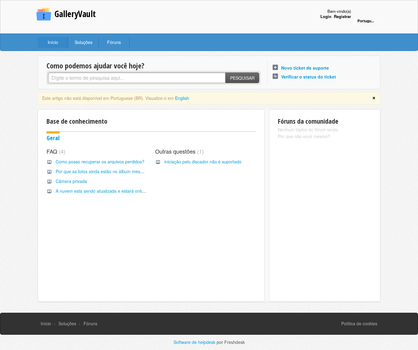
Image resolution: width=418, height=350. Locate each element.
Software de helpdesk (195, 342)
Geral (53, 138)
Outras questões (178, 151)
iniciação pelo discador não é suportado (202, 162)
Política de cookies (359, 323)
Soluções (83, 42)
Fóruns (114, 42)
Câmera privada (71, 181)
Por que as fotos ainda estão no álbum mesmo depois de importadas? (124, 171)
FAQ (55, 151)
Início (53, 42)
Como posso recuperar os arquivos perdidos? (100, 162)
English (182, 98)
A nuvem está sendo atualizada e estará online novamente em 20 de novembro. (133, 191)
